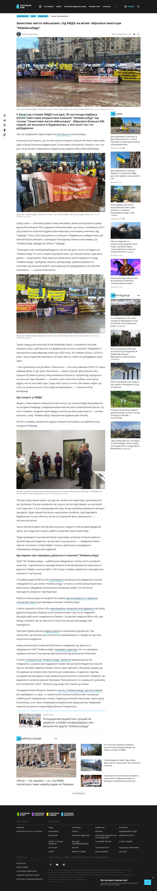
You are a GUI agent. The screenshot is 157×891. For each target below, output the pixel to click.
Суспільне (79, 877)
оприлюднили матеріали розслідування (72, 608)
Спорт (51, 851)
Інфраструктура (126, 835)
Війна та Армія (79, 851)
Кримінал (100, 827)
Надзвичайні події (128, 831)
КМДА (33, 16)
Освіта (75, 831)
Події (50, 827)
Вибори (99, 831)
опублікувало (56, 579)
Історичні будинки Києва (75, 7)
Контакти (21, 863)
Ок (148, 882)
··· (116, 6)
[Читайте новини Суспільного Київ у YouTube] (57, 864)
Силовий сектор (103, 841)
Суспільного (64, 134)
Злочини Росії (102, 847)
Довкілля (52, 835)
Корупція (76, 827)
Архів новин (22, 867)
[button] (5, 115)
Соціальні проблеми (129, 847)
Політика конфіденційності (29, 879)
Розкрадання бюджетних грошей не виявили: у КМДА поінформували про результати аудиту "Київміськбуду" (68, 722)
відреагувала (52, 630)
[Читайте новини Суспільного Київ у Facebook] (50, 864)
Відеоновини (101, 851)
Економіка (53, 831)
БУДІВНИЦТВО (43, 16)
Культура (107, 7)
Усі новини (49, 7)
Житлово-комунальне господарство (106, 836)
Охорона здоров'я (80, 835)
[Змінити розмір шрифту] (138, 34)
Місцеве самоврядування (59, 16)
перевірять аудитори (66, 649)
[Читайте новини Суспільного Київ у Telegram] (63, 864)
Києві (23, 114)
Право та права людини (55, 842)
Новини (20, 827)
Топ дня (123, 851)
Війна (58, 7)
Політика (52, 847)
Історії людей (125, 841)
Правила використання (27, 875)
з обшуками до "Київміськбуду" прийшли (48, 659)
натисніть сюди (80, 879)
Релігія (75, 847)
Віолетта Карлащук (29, 34)
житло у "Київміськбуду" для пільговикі (79, 690)
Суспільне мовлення (26, 871)
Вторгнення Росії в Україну (29, 831)
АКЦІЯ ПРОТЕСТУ (23, 16)
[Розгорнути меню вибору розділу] (40, 6)
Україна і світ (94, 7)
